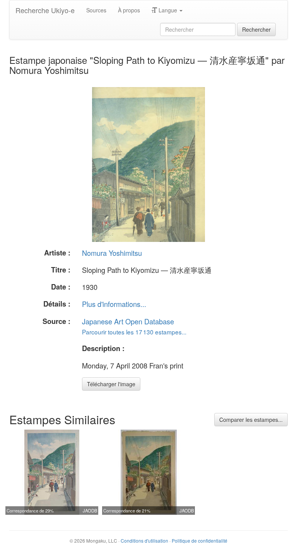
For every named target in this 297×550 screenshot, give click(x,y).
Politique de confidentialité (199, 540)
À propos (129, 10)
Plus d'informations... (114, 304)
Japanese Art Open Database (128, 321)
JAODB (90, 510)
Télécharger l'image (111, 384)
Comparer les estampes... (251, 419)
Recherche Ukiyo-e (45, 10)
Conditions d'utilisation (144, 540)
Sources (96, 10)
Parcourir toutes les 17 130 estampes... (134, 331)
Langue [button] (168, 10)
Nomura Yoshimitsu (112, 253)
